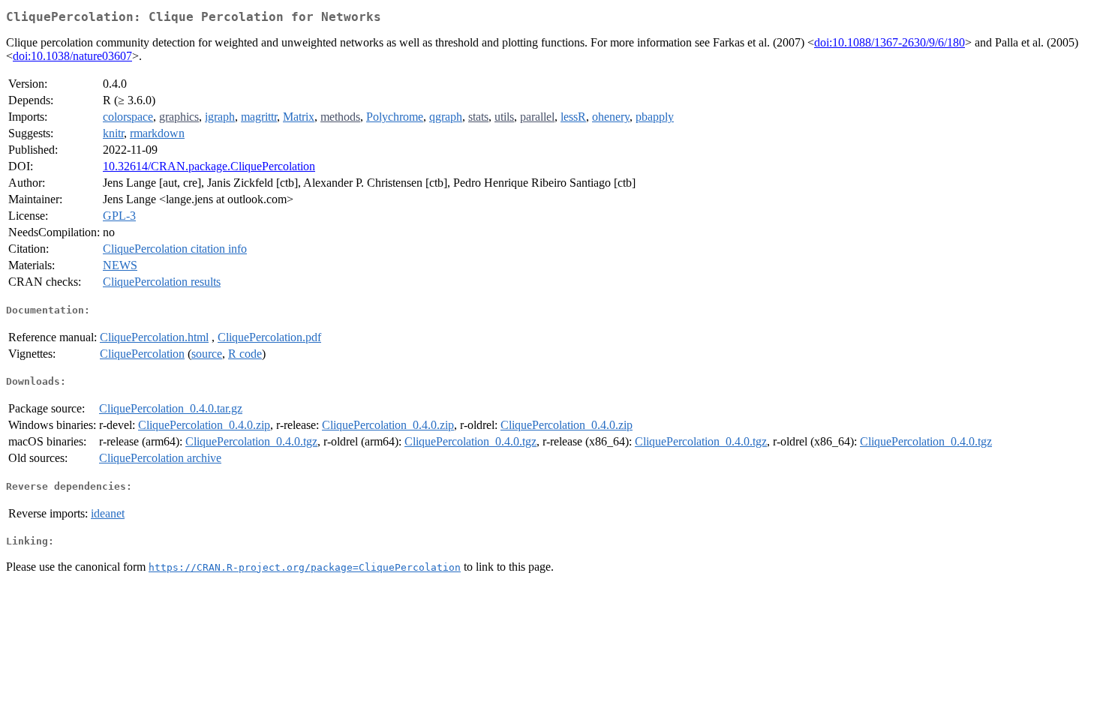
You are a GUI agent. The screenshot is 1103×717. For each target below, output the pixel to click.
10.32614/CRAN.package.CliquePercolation (209, 166)
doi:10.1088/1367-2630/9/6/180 (889, 42)
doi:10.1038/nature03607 (72, 56)
